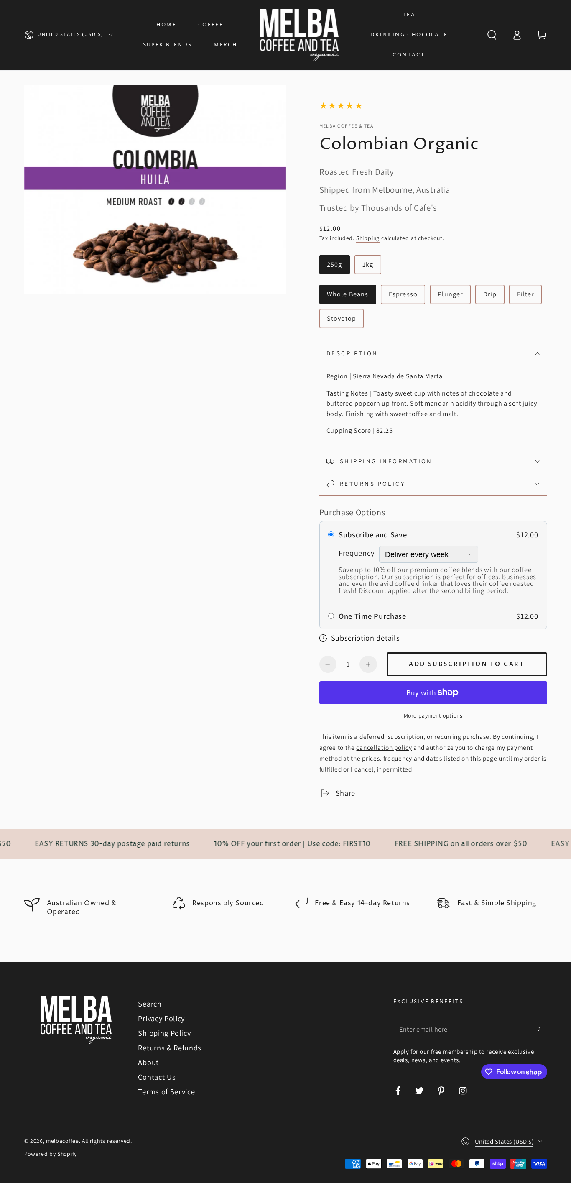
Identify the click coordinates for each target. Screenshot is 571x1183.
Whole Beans (348, 294)
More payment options (433, 715)
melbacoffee (62, 1141)
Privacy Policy (161, 1018)
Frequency (356, 552)
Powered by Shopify (50, 1153)
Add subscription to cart (467, 664)
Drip (490, 294)
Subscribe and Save (373, 534)
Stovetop (341, 318)
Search (149, 1004)
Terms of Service (166, 1091)
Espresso (403, 294)
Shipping (368, 238)
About (148, 1062)
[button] (491, 35)
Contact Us (157, 1077)
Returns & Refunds (169, 1047)
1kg (367, 264)
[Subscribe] (541, 1029)
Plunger (450, 294)
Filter (525, 294)
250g (334, 264)
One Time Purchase (372, 616)
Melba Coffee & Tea (346, 126)
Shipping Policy (164, 1033)
